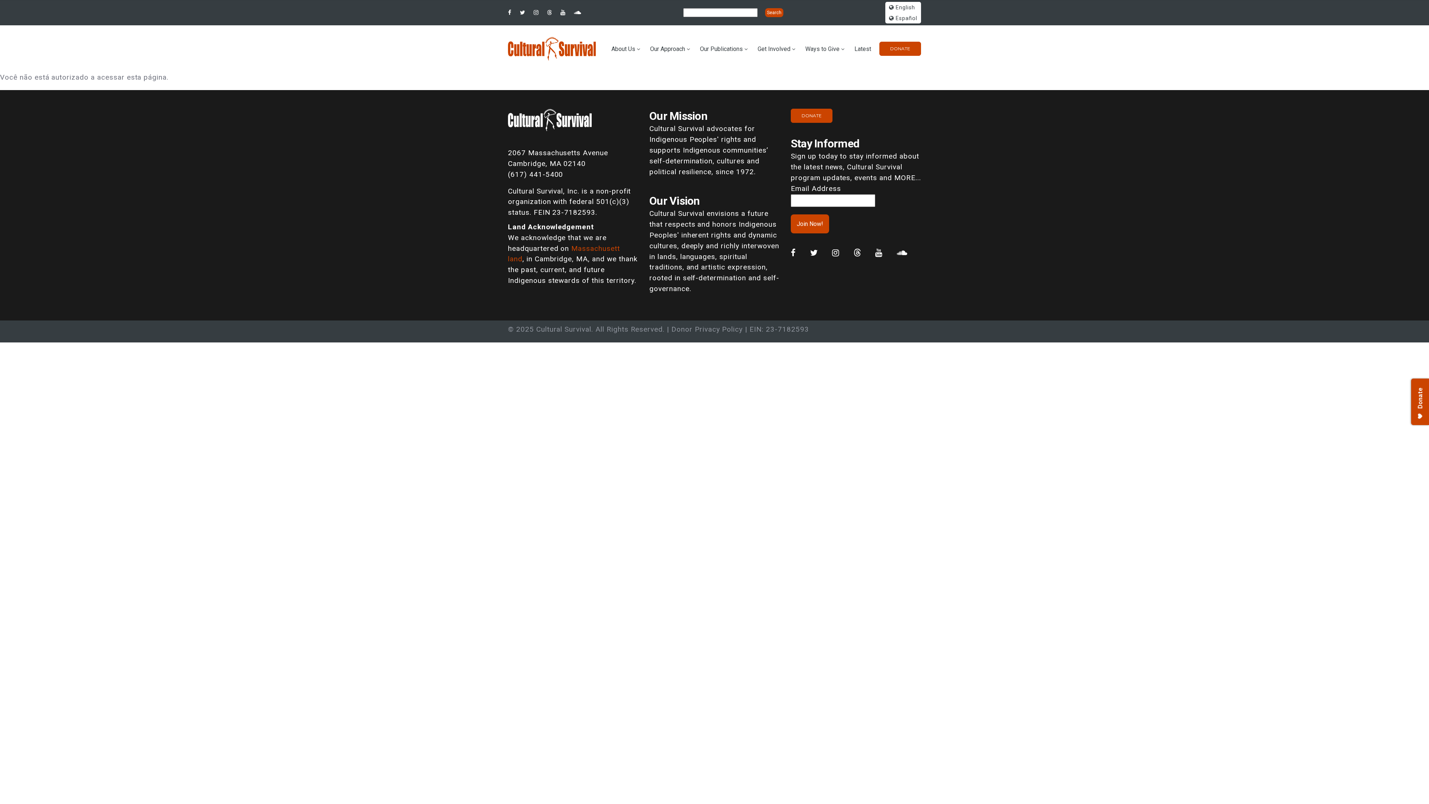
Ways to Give (822, 48)
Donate (900, 48)
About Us (623, 48)
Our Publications (721, 48)
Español (905, 18)
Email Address (816, 188)
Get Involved (774, 48)
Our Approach (667, 48)
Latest (862, 48)
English (904, 7)
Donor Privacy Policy (707, 329)
